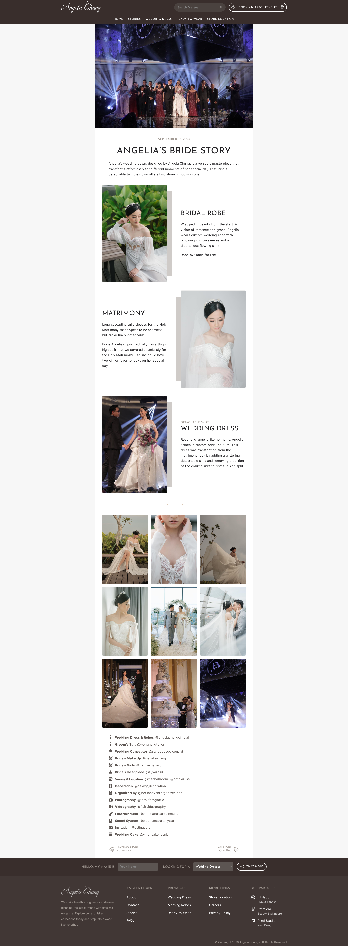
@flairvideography (151, 807)
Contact (132, 905)
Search (222, 7)
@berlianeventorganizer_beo (160, 793)
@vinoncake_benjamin (157, 834)
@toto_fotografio (150, 800)
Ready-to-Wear (189, 19)
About (131, 897)
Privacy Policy (220, 913)
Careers (215, 905)
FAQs (130, 920)
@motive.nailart (148, 765)
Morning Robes (179, 905)
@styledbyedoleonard (166, 751)
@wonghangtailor (150, 744)
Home (118, 19)
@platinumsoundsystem (158, 821)
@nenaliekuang (154, 758)
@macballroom (156, 779)
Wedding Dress (159, 19)
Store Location (220, 19)
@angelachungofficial (172, 737)
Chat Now (254, 866)
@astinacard (141, 827)
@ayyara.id (154, 772)
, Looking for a (175, 867)
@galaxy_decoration (150, 786)
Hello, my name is (98, 867)
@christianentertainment (159, 814)
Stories (134, 19)
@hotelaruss (180, 779)
